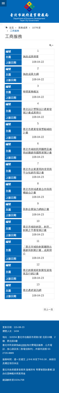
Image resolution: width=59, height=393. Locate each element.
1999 (23, 345)
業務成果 (23, 27)
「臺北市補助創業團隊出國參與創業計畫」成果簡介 (37, 250)
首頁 (11, 27)
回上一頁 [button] (48, 309)
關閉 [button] (3, 3)
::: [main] (6, 26)
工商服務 (14, 30)
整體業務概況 (31, 91)
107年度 (36, 27)
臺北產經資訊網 (32, 290)
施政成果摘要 (31, 56)
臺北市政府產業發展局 (29, 11)
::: (1, 24)
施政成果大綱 (31, 74)
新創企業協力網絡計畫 (36, 209)
